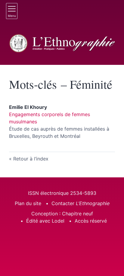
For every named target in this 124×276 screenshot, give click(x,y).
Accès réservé (91, 221)
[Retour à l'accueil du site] (62, 43)
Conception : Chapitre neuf (62, 214)
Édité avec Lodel (45, 221)
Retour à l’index (30, 159)
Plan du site (28, 203)
